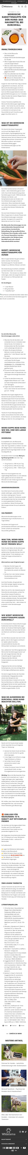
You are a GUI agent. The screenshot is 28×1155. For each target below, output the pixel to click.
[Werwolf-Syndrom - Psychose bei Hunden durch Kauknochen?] (14, 1078)
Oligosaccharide (6, 658)
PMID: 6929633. (16, 959)
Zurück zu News (15, 1033)
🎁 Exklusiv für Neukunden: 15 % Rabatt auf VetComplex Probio (14, 79)
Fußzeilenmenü (8, 1143)
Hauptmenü (6, 1139)
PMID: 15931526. (20, 1022)
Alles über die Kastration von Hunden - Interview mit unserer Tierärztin (12, 1117)
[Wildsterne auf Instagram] (20, 1132)
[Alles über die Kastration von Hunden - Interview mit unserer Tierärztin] (14, 1103)
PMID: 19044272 (9, 947)
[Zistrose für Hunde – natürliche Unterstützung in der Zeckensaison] (14, 1052)
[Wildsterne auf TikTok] (26, 1132)
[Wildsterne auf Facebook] (23, 1132)
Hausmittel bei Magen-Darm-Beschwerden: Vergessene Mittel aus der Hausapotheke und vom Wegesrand (14, 912)
